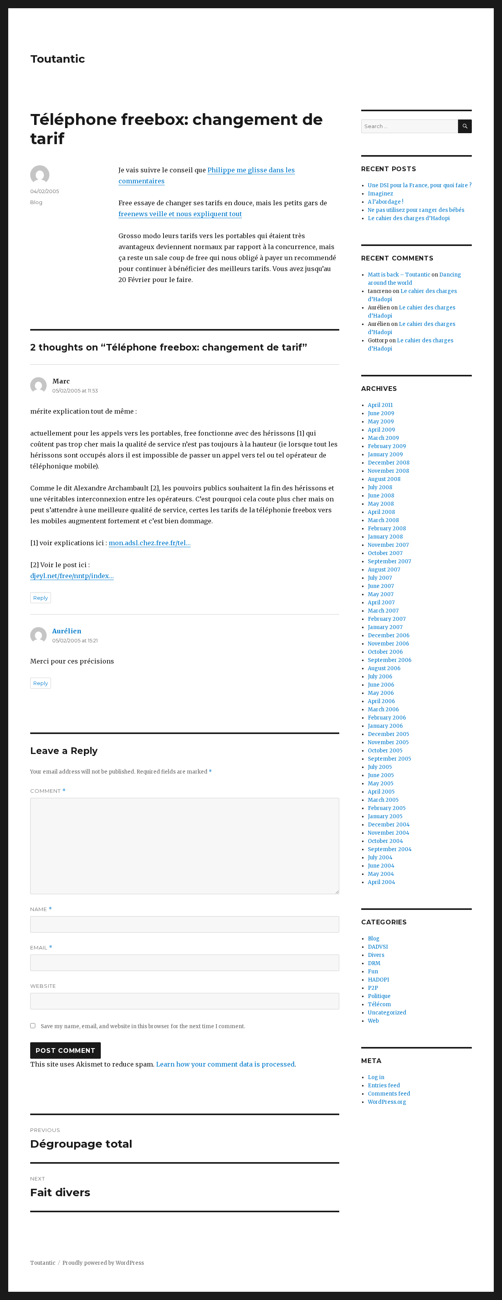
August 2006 (384, 668)
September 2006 (389, 660)
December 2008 (388, 462)
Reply (40, 598)
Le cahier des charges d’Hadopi (409, 218)
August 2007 (384, 569)
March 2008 (383, 520)
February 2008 (387, 528)
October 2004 (385, 841)
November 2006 (388, 643)
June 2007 (381, 586)
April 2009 (381, 430)
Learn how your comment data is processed (225, 1064)
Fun (373, 971)
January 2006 (385, 726)
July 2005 (380, 767)
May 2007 (380, 594)
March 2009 (383, 438)
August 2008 (384, 479)
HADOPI (378, 979)
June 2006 (381, 685)
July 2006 (380, 676)
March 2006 (383, 709)
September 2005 (389, 759)
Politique (379, 996)
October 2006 (385, 652)
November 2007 (388, 545)
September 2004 (390, 849)
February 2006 (387, 717)
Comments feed (389, 1093)
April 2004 (381, 882)
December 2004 (389, 824)
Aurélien (67, 631)
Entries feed (384, 1085)
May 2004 (381, 874)
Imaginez (380, 193)
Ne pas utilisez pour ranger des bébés (416, 210)
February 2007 (387, 619)
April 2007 (381, 602)
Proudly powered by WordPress (103, 1263)
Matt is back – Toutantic (399, 274)
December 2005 (388, 734)
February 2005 (387, 808)
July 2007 (380, 578)
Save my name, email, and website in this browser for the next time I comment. (143, 1026)
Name (41, 909)
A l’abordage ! (385, 202)
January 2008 (385, 536)
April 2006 (381, 701)
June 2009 (381, 413)
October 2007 (385, 553)
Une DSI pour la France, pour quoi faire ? (420, 185)
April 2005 (381, 791)
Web (373, 1021)
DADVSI (378, 947)
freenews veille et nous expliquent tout (180, 214)
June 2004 (381, 865)
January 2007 (385, 627)
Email (41, 947)
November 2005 (388, 742)
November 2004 (388, 833)
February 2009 (387, 446)
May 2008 (381, 504)
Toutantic (57, 58)
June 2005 (381, 775)
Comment (48, 791)
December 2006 (388, 635)
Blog (36, 202)
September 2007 (389, 561)
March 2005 (383, 800)
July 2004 (380, 857)
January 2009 (385, 454)
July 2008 (380, 487)
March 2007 (383, 611)
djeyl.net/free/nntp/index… (72, 576)
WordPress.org (387, 1102)
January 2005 (385, 816)
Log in (376, 1077)
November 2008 (388, 471)
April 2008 (381, 512)
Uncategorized (387, 1012)
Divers (376, 955)
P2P (373, 988)
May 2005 (380, 783)
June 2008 (381, 495)
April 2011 (380, 405)
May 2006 (381, 693)
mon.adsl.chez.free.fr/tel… (150, 543)
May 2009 (381, 421)
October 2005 (385, 750)
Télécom (379, 1004)
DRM (374, 963)
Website (43, 986)
